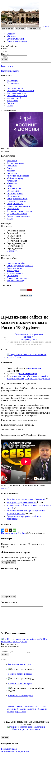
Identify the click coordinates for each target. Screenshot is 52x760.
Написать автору (9, 533)
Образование (13, 191)
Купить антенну (14, 268)
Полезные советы (15, 88)
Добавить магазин (15, 39)
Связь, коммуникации (17, 198)
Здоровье (11, 170)
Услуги (10, 218)
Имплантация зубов (16, 263)
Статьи (10, 105)
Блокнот (11, 34)
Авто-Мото (12, 160)
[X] (10, 530)
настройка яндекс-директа (37, 378)
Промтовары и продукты (18, 216)
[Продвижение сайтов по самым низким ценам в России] (29, 357)
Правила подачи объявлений (20, 90)
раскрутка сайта (40, 376)
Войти (4, 60)
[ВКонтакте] (2, 530)
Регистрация (7, 66)
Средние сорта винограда (20, 674)
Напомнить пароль (10, 71)
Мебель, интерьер (15, 178)
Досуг (9, 168)
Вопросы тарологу (15, 280)
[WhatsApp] (14, 530)
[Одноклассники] (6, 530)
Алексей (5, 488)
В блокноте (12, 251)
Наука (9, 186)
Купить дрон (13, 270)
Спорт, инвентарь (15, 203)
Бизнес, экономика (15, 163)
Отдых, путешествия (16, 201)
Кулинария (12, 181)
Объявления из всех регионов (15, 751)
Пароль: (5, 54)
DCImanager (12, 275)
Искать (5, 655)
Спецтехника (13, 208)
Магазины (12, 36)
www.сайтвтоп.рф (28, 373)
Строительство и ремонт (18, 206)
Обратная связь (31, 706)
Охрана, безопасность (17, 213)
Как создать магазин (16, 93)
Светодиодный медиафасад (20, 265)
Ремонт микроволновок (18, 278)
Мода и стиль (13, 183)
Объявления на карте (17, 95)
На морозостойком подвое (20, 695)
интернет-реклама (15, 378)
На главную (12, 80)
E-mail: (4, 48)
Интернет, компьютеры (18, 176)
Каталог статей (14, 98)
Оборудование (13, 196)
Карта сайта (12, 100)
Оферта (10, 103)
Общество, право (15, 193)
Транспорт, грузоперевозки (19, 211)
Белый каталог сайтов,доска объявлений (26, 499)
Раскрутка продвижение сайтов (22, 502)
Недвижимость (14, 188)
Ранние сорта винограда (19, 664)
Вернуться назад (9, 749)
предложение (34, 368)
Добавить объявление (17, 41)
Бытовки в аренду (15, 273)
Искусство (12, 173)
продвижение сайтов (22, 376)
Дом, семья (12, 165)
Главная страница (15, 706)
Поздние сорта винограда (20, 683)
